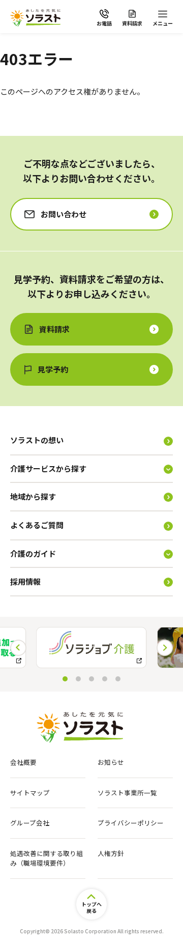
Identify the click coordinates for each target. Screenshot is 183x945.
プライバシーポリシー (131, 822)
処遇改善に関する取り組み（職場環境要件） (46, 858)
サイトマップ (30, 792)
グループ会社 (29, 822)
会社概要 (23, 762)
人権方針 (111, 853)
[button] (165, 648)
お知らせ (111, 762)
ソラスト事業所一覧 (127, 792)
